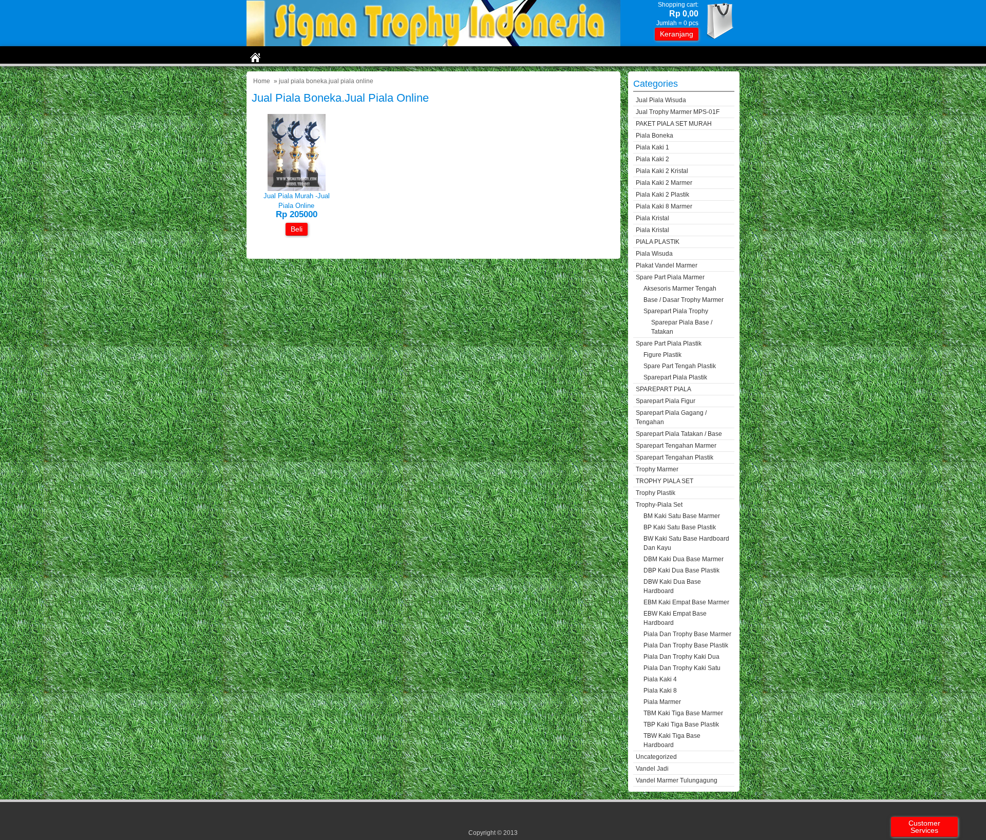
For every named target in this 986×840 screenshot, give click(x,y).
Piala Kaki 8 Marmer (664, 206)
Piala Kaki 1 (652, 147)
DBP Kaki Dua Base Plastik (681, 570)
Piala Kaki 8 (660, 690)
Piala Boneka (654, 135)
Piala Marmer (662, 701)
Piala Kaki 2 (652, 159)
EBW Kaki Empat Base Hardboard (675, 618)
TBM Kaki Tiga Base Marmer (683, 713)
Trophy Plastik (655, 493)
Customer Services (924, 826)
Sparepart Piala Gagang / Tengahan (671, 417)
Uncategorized (656, 756)
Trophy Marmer (657, 469)
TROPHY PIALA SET (664, 481)
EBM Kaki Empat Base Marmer (686, 602)
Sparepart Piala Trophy (675, 311)
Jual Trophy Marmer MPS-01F (677, 112)
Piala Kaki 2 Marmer (664, 182)
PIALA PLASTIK (657, 241)
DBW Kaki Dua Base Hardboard (672, 586)
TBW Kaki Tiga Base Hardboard (671, 740)
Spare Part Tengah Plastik (679, 366)
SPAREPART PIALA (663, 389)
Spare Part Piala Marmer (670, 277)
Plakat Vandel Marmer (666, 265)
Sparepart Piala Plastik (675, 377)
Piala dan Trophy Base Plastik (685, 645)
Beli (296, 229)
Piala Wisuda (654, 253)
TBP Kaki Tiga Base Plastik (681, 724)
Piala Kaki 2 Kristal (662, 171)
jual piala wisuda (661, 100)
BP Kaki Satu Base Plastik (679, 527)
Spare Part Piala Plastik (668, 343)
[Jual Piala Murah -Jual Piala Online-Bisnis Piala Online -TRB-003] (297, 189)
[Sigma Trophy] (433, 44)
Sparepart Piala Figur (665, 401)
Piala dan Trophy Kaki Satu (681, 668)
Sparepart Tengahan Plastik (674, 457)
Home (261, 81)
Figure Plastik (662, 354)
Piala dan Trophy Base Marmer (687, 634)
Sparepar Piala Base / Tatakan (681, 327)
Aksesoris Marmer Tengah (679, 288)
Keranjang (676, 34)
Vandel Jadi (652, 768)
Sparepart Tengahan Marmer (676, 445)
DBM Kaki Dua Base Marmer (683, 559)
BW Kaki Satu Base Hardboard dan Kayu (686, 543)
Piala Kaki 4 (660, 679)
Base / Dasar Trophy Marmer (683, 299)
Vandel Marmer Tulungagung (676, 780)
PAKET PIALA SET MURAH (674, 123)
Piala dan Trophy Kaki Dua (681, 656)
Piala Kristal (652, 218)
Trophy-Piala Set (659, 504)
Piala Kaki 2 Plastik (662, 194)
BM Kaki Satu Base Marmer (681, 516)
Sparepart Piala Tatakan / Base (679, 433)
